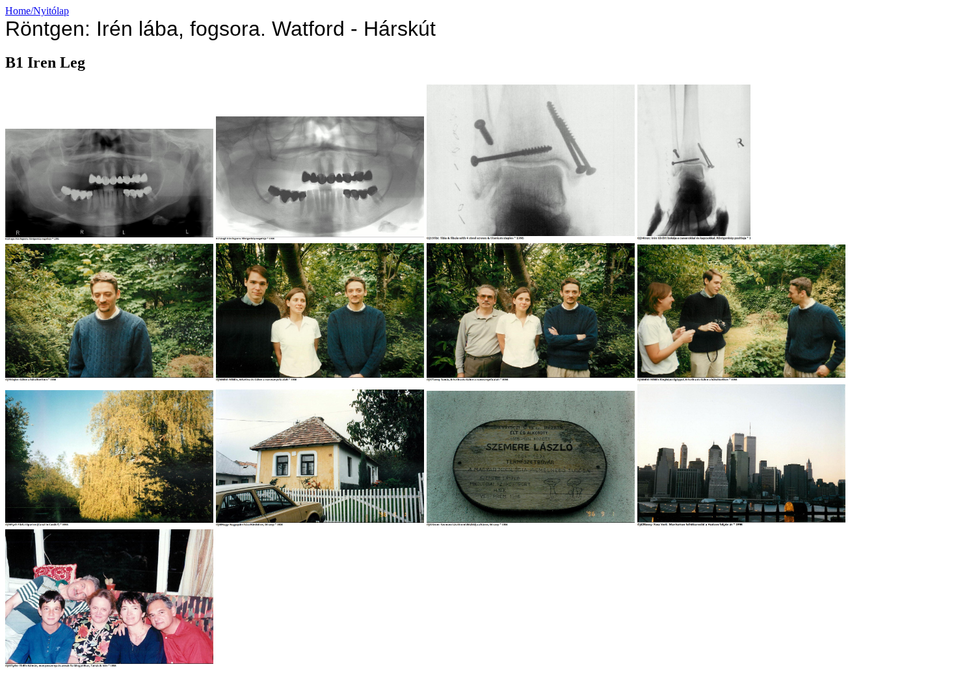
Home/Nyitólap (37, 10)
